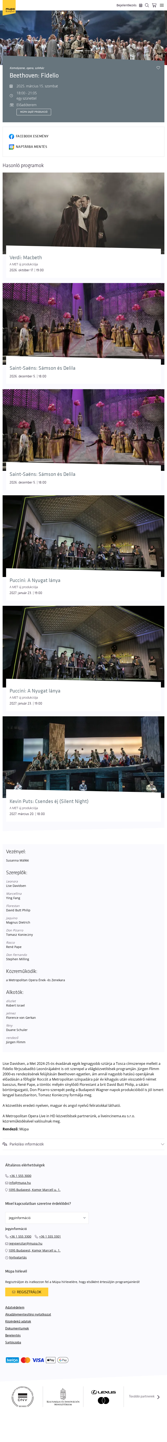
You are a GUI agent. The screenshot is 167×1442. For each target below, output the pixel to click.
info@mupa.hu (20, 1183)
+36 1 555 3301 (50, 1236)
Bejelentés (13, 1335)
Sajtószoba (13, 1342)
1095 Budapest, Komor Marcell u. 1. (34, 1190)
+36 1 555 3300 (20, 1236)
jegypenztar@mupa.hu (25, 1243)
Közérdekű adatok (18, 1321)
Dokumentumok (17, 1328)
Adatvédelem (14, 1308)
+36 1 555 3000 (20, 1176)
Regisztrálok (29, 1292)
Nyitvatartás (18, 1257)
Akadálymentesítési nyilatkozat (28, 1314)
